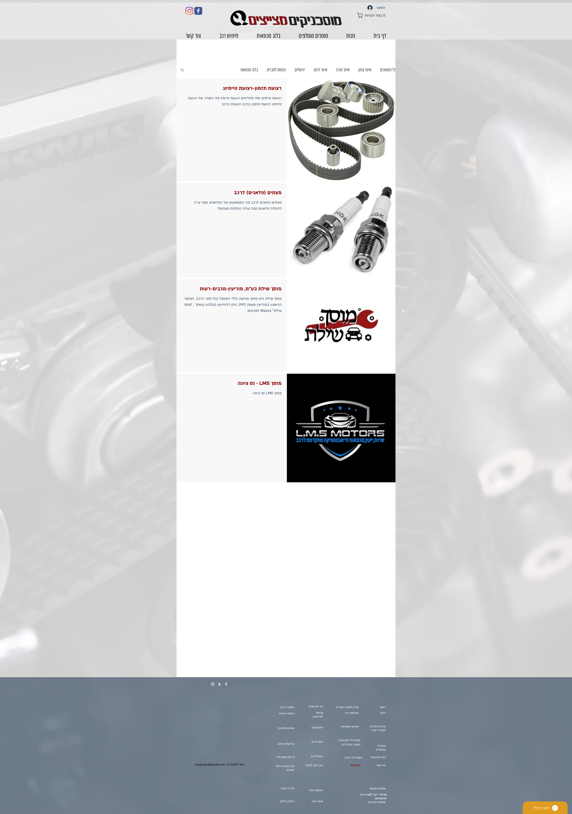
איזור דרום (320, 69)
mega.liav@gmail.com (210, 765)
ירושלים (300, 69)
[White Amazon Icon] (219, 684)
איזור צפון (364, 69)
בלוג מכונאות (249, 69)
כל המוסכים (387, 69)
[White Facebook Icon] (226, 684)
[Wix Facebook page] (198, 11)
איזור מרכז (342, 69)
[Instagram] (189, 11)
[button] (372, 15)
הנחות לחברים (276, 69)
